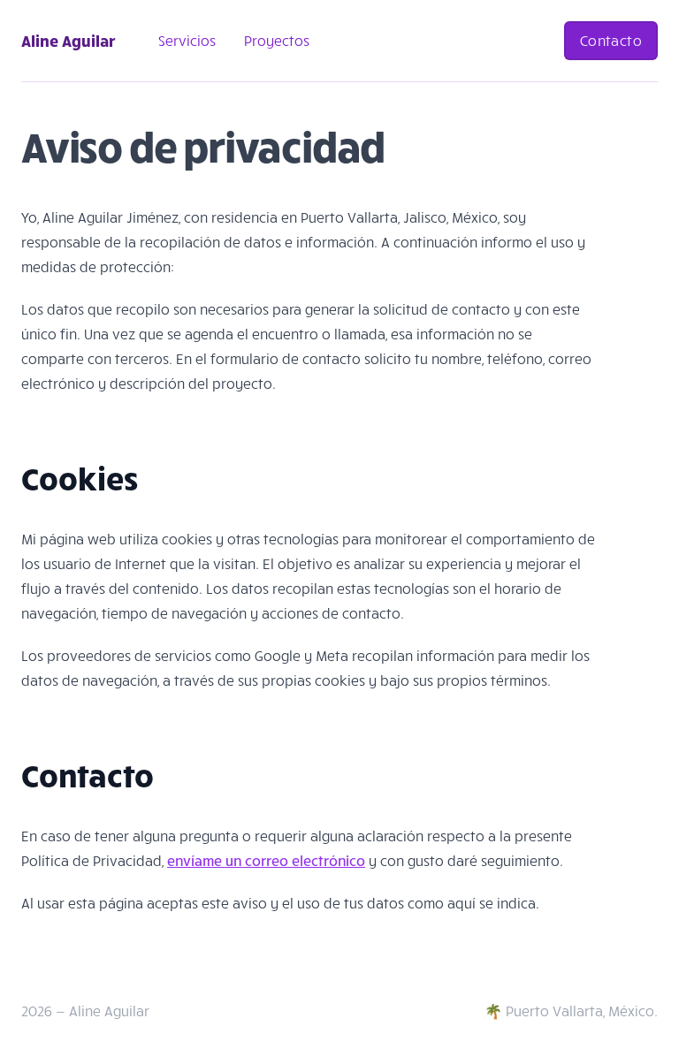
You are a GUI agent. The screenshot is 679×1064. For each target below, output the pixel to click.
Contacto (611, 40)
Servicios (187, 40)
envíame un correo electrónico (266, 860)
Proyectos (276, 40)
